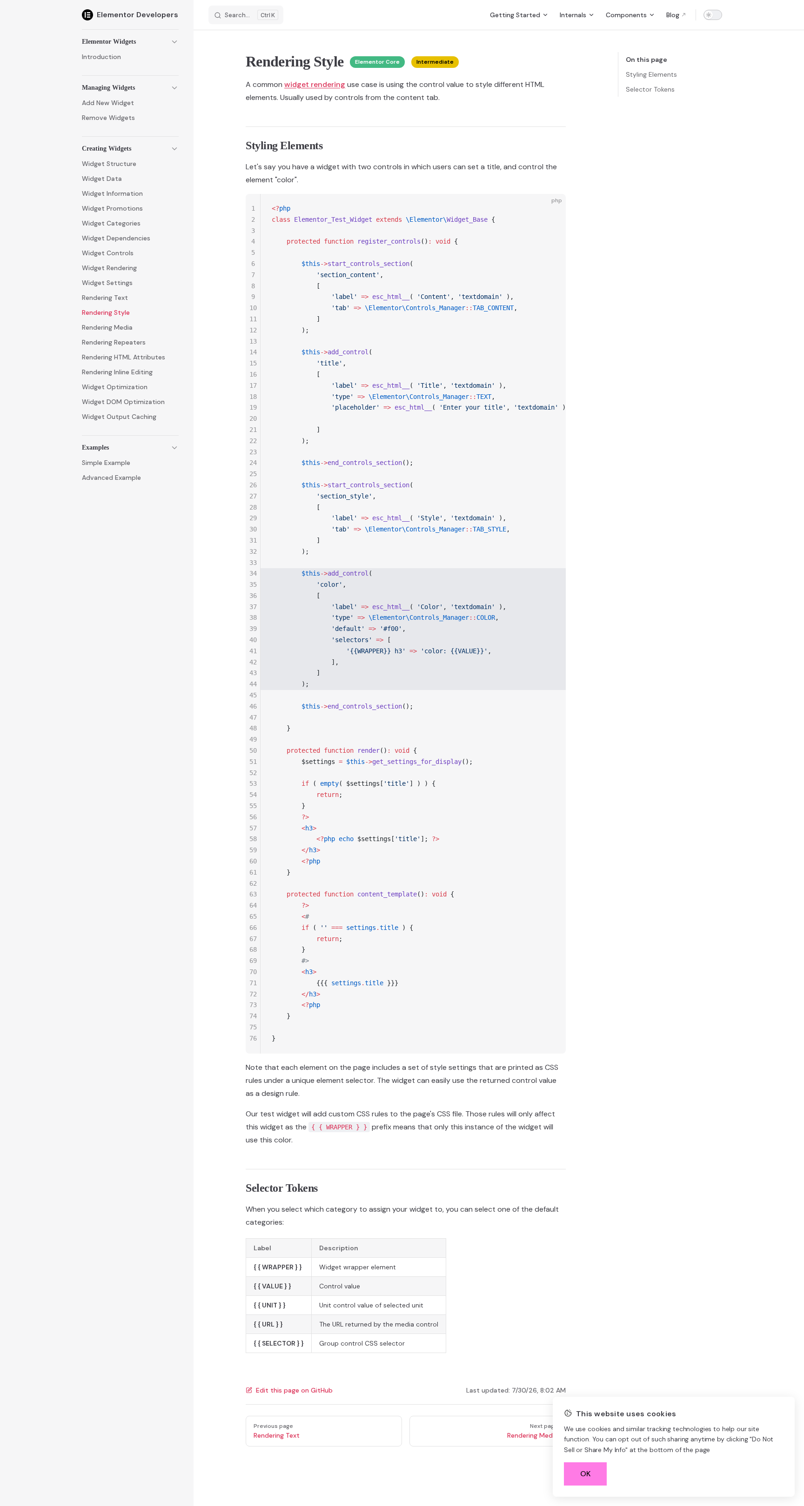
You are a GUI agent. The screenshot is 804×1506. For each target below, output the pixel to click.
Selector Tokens (650, 89)
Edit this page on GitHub (294, 1390)
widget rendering (314, 84)
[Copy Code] (551, 208)
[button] (130, 41)
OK (585, 1474)
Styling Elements (651, 74)
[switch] (713, 15)
